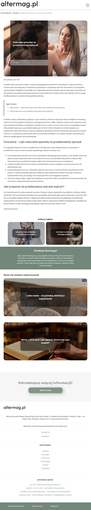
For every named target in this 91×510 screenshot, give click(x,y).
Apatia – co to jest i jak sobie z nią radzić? (45, 488)
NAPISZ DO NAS (45, 390)
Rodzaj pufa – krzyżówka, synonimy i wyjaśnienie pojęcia (45, 495)
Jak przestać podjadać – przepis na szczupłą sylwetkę (26, 233)
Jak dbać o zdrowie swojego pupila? (64, 233)
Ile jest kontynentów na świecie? (45, 484)
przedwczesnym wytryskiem (57, 125)
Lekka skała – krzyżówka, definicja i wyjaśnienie (45, 297)
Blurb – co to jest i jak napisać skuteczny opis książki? (45, 341)
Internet (45, 454)
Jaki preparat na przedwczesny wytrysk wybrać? (31, 111)
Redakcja (45, 432)
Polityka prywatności (16, 506)
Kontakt (45, 436)
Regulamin (54, 506)
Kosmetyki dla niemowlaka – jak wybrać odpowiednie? (45, 491)
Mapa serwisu (37, 506)
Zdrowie (16, 13)
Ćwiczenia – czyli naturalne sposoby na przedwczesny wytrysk (37, 107)
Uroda (45, 465)
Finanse (45, 451)
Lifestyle (45, 458)
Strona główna (6, 13)
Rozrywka (45, 461)
